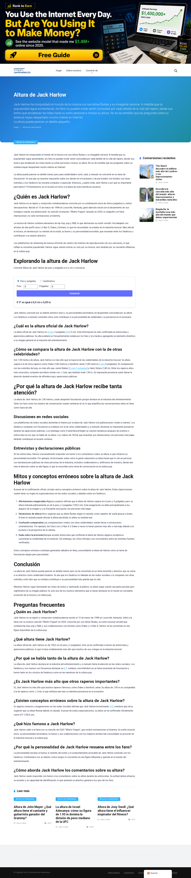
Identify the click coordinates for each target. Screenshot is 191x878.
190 (68, 332)
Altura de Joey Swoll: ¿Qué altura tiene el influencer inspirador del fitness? (116, 810)
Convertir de (92, 70)
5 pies (102, 364)
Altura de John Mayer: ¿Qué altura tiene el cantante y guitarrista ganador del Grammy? (32, 812)
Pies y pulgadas (28, 281)
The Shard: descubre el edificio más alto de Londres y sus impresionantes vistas (166, 173)
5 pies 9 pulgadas (78, 368)
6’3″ (66, 668)
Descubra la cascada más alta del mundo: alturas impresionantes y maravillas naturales (166, 194)
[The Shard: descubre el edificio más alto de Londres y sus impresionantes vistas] (147, 177)
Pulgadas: (44, 286)
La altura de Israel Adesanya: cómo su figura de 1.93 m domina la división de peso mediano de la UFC (73, 814)
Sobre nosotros (73, 70)
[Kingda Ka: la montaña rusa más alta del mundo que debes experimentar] (147, 221)
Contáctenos (129, 873)
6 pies (51, 332)
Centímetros (48, 281)
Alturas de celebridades (25, 142)
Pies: (19, 286)
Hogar (59, 70)
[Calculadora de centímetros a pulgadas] (23, 70)
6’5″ (112, 706)
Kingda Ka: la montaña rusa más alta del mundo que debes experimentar (166, 213)
